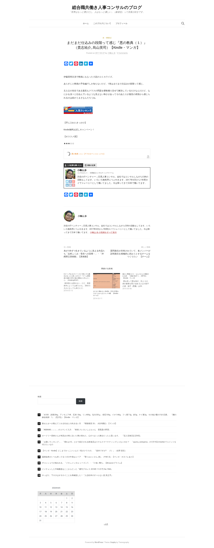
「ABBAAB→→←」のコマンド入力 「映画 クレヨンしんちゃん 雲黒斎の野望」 (76, 430)
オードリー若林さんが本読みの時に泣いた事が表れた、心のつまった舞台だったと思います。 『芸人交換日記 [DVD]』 (92, 436)
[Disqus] (107, 340)
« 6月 (106, 524)
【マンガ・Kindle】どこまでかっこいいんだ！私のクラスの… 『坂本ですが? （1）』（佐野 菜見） (84, 451)
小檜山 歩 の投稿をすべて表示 (103, 232)
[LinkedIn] (67, 185)
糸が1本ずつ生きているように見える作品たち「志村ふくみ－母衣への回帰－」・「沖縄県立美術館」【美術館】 (84, 254)
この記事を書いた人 (74, 165)
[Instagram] (70, 185)
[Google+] (73, 181)
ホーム (86, 23)
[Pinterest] (73, 185)
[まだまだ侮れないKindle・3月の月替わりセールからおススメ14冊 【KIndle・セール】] (106, 280)
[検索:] (183, 23)
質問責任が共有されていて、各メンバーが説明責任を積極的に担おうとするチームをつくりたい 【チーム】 (130, 254)
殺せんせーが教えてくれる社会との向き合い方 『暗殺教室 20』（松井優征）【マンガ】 (79, 423)
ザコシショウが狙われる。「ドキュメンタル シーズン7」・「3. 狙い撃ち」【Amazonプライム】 (82, 463)
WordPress (99, 542)
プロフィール (121, 23)
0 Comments (122, 53)
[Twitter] (67, 181)
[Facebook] (70, 181)
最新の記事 (91, 165)
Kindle (108, 38)
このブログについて (102, 23)
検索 (39, 397)
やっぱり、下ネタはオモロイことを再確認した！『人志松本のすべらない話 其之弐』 (77, 475)
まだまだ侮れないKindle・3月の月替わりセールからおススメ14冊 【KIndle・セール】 (106, 293)
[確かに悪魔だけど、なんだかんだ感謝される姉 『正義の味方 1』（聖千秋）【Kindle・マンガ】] (137, 281)
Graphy (113, 542)
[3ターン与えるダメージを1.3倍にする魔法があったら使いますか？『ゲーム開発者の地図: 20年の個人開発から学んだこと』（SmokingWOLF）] (78, 282)
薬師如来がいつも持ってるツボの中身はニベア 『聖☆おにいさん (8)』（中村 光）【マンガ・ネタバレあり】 (88, 457)
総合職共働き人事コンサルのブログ (107, 7)
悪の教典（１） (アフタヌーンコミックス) (87, 154)
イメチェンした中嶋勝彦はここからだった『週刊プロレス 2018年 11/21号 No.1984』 (77, 469)
